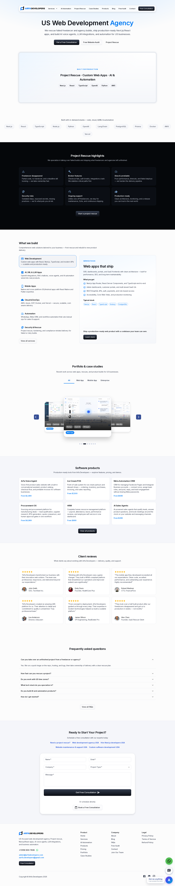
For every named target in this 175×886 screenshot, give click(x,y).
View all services (28, 341)
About (113, 836)
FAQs (113, 842)
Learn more (90, 337)
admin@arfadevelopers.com (31, 855)
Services (51, 9)
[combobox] (110, 767)
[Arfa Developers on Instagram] (154, 876)
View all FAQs (87, 707)
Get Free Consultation (86, 792)
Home (82, 836)
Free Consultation (146, 9)
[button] (48, 261)
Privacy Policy (147, 836)
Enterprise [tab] (105, 380)
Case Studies (94, 9)
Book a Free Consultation (89, 807)
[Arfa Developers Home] (32, 8)
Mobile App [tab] (92, 380)
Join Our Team (117, 852)
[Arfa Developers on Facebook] (144, 876)
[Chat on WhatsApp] (37, 850)
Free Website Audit (91, 42)
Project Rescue (80, 9)
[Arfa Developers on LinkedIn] (149, 876)
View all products (87, 531)
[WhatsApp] (169, 861)
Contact (132, 9)
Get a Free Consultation (66, 42)
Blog (113, 9)
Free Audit (122, 9)
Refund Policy (147, 842)
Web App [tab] (80, 380)
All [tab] (69, 380)
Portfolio (84, 852)
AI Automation (66, 9)
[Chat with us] (169, 870)
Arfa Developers (35, 877)
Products (105, 9)
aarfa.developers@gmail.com (31, 858)
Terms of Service (149, 839)
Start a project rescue (87, 213)
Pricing (83, 849)
